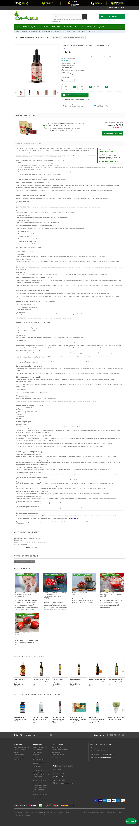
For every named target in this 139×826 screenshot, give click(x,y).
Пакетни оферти (89, 27)
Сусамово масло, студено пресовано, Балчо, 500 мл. (76, 682)
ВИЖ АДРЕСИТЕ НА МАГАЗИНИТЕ (109, 161)
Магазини (36, 754)
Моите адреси (56, 752)
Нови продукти (37, 749)
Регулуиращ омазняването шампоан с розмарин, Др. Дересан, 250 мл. (97, 720)
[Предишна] (15, 93)
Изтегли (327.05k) (32, 547)
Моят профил (57, 744)
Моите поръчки (56, 747)
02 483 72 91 (110, 754)
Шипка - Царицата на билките (23, 633)
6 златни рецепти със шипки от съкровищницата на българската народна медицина (55, 595)
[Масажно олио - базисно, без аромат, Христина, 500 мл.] (41, 707)
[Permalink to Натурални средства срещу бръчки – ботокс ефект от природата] (27, 582)
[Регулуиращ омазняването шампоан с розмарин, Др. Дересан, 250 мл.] (97, 707)
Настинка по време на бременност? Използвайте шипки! (110, 594)
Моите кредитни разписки (60, 749)
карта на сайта (37, 797)
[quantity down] (73, 80)
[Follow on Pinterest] (123, 735)
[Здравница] (69, 3)
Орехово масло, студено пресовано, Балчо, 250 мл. (41, 682)
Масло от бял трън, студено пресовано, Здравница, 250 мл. (58, 719)
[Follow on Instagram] (111, 735)
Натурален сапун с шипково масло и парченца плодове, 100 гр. (64, 123)
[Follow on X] (115, 735)
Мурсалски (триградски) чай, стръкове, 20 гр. (116, 718)
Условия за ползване (39, 780)
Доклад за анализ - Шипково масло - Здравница (28, 539)
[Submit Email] (51, 735)
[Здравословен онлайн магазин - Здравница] (31, 16)
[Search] (84, 16)
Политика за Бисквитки (40, 792)
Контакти (36, 757)
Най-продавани (37, 752)
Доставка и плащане (45, 31)
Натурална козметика (50, 27)
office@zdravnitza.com (104, 757)
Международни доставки (62, 31)
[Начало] (16, 37)
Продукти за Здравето (53, 575)
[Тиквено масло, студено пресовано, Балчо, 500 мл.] (116, 669)
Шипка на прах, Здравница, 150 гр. (56, 125)
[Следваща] (57, 93)
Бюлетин (18, 735)
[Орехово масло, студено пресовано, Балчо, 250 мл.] (41, 669)
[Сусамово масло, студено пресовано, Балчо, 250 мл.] (60, 669)
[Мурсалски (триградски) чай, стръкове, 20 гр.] (116, 707)
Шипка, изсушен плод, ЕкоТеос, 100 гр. (57, 130)
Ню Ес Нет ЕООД (120, 812)
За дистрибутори (94, 31)
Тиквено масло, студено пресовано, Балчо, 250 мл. (97, 682)
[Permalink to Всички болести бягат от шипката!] (83, 582)
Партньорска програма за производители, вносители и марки (41, 776)
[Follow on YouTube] (119, 735)
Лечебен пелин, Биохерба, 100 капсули (21, 718)
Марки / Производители (29, 31)
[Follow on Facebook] (107, 735)
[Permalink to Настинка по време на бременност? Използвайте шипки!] (112, 582)
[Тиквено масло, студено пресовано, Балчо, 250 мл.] (97, 669)
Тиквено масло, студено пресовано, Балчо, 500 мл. (115, 682)
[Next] (123, 671)
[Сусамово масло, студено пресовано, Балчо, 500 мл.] (78, 669)
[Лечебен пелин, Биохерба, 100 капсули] (22, 707)
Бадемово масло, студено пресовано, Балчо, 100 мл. (20, 682)
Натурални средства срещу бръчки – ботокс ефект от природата (26, 594)
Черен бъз (17, 759)
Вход (122, 7)
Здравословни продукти (26, 27)
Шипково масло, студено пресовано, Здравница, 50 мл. (62, 128)
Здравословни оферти (79, 31)
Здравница (66, 48)
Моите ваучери (56, 757)
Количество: (65, 77)
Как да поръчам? (38, 759)
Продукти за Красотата (26, 575)
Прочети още (64, 60)
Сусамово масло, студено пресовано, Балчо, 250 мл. (58, 682)
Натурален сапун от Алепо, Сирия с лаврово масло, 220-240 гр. (78, 719)
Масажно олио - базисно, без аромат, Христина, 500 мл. (41, 719)
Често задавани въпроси (40, 785)
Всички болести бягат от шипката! (81, 593)
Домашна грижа (71, 27)
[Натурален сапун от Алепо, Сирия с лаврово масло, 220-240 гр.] (78, 707)
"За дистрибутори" (74, 518)
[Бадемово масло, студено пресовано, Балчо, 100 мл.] (22, 669)
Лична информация (58, 754)
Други (101, 27)
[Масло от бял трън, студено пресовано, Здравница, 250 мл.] (60, 707)
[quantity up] (70, 80)
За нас (17, 31)
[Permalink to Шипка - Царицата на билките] (27, 622)
